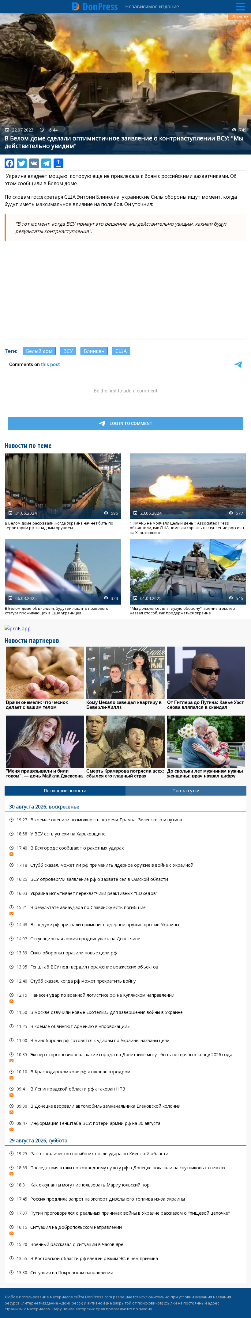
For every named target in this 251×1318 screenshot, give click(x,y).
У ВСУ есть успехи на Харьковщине (125, 833)
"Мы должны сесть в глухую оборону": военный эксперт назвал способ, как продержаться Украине (188, 577)
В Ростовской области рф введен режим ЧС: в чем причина (125, 1258)
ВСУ (68, 351)
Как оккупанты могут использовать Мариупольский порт (125, 1185)
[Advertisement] (125, 290)
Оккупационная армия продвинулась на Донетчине (125, 938)
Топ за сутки (186, 790)
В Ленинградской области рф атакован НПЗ (125, 1090)
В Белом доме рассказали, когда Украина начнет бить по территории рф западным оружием (63, 494)
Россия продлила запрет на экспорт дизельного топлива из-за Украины (125, 1199)
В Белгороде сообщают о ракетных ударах (125, 849)
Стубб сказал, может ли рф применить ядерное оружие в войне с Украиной (125, 865)
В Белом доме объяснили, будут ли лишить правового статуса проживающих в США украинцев (63, 577)
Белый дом (39, 351)
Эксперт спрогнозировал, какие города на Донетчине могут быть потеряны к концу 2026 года (125, 1056)
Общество (239, 16)
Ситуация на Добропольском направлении (125, 1228)
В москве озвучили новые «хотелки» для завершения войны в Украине (125, 1012)
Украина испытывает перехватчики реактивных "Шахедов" (125, 893)
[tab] (65, 791)
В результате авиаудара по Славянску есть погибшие (125, 909)
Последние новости (65, 790)
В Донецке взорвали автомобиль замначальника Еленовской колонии (125, 1107)
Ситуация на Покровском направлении (125, 1272)
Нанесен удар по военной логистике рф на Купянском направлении (125, 996)
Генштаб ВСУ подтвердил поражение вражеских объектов (125, 967)
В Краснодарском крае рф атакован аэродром (125, 1073)
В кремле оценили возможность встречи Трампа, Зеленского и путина (125, 819)
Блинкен (94, 351)
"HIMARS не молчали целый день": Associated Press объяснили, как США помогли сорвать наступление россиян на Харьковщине (188, 494)
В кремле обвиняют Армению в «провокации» (125, 1026)
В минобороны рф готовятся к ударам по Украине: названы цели (125, 1040)
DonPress (100, 6)
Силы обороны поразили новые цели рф (125, 952)
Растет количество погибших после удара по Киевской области (125, 1153)
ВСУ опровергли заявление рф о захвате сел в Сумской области (125, 879)
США (121, 351)
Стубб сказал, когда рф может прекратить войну (125, 981)
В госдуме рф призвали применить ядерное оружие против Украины (125, 924)
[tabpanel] (125, 1039)
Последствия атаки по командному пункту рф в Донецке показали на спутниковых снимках (125, 1169)
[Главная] (76, 6)
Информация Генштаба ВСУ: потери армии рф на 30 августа (125, 1125)
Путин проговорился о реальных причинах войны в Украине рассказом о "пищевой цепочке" (125, 1213)
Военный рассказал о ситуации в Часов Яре (125, 1244)
